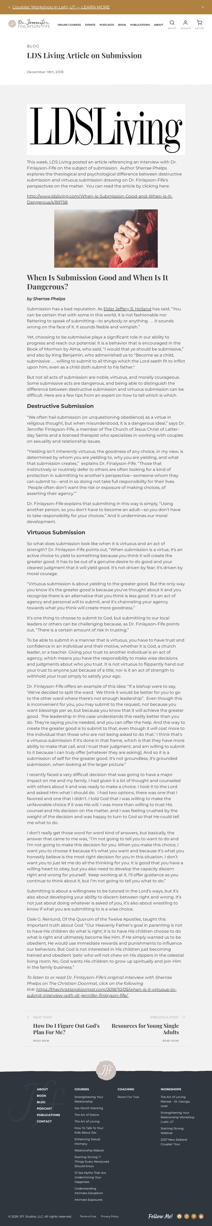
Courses (82, 1089)
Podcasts (107, 24)
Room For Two (128, 1097)
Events (90, 24)
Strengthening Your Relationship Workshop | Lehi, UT (177, 1117)
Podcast (44, 1108)
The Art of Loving (87, 1121)
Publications (140, 24)
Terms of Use (88, 1216)
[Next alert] (203, 7)
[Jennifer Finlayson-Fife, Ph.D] (29, 26)
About (158, 24)
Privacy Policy (110, 1216)
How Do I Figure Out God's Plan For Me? (66, 1029)
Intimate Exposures (88, 1200)
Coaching (126, 1089)
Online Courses (69, 24)
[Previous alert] (9, 7)
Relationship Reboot (89, 1150)
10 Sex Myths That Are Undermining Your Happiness (90, 1177)
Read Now (41, 1040)
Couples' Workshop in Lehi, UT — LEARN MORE (61, 7)
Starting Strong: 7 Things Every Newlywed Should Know (92, 1161)
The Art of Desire (87, 1115)
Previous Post (165, 1017)
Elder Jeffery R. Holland (127, 308)
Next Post (43, 1017)
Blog (41, 1102)
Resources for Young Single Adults (145, 1029)
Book (122, 24)
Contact (44, 1121)
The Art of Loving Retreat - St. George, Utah (175, 1101)
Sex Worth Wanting (89, 1108)
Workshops (171, 1089)
